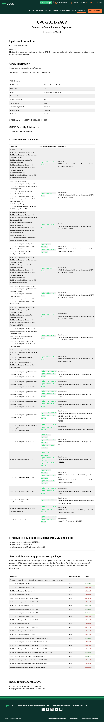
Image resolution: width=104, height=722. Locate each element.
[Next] (58, 32)
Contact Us (81, 10)
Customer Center (62, 2)
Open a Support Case (15, 718)
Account (75, 2)
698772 (27, 120)
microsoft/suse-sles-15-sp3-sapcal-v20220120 (28, 547)
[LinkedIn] (56, 709)
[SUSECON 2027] (46, 2)
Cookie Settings (74, 718)
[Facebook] (47, 709)
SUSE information (19, 63)
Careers (19, 705)
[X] (52, 709)
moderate (40, 72)
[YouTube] (43, 709)
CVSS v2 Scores (14, 81)
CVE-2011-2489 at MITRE (18, 45)
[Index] (53, 32)
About (48, 705)
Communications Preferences (61, 705)
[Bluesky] (60, 709)
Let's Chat (83, 705)
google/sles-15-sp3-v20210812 (23, 544)
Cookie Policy (95, 718)
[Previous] (46, 32)
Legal (25, 705)
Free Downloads (95, 11)
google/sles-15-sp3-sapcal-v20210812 (26, 542)
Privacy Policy (85, 718)
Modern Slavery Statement (36, 705)
